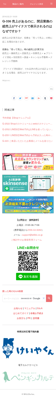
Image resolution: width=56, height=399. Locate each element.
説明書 (36, 318)
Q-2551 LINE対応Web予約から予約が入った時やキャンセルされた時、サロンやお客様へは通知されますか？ (28, 135)
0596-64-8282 (35, 229)
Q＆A (39, 308)
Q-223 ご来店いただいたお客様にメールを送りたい (27, 140)
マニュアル (29, 308)
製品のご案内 (18, 3)
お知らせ (18, 308)
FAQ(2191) (6, 80)
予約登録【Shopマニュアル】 (16, 117)
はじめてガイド (20, 313)
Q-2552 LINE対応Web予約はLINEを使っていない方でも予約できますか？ (28, 129)
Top (4, 3)
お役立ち (21, 318)
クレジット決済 (36, 3)
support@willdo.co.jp (32, 234)
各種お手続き (36, 313)
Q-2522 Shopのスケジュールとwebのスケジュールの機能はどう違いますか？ (28, 123)
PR (28, 318)
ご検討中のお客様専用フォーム (26, 239)
